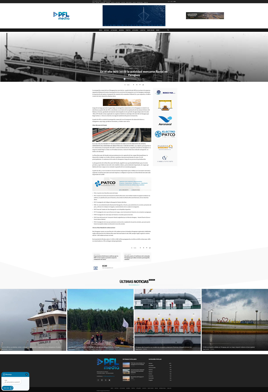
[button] (168, 30)
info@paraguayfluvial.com (109, 376)
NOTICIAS (116, 388)
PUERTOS (133, 388)
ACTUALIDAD (122, 388)
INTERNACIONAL (162, 388)
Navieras (123, 66)
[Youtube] (175, 1)
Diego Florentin (4, 349)
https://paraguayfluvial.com (107, 267)
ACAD (128, 78)
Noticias (136, 68)
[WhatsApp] (143, 84)
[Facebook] (170, 1)
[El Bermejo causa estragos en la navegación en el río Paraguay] (126, 364)
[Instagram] (171, 1)
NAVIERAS (128, 388)
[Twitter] (173, 1)
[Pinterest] (140, 84)
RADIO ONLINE (150, 388)
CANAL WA (169, 388)
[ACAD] (125, 79)
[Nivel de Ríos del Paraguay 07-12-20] (126, 378)
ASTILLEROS (138, 388)
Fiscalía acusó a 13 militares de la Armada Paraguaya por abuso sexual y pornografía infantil (137, 257)
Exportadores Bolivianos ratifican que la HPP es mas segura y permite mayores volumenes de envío (106, 257)
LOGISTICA (144, 388)
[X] (136, 84)
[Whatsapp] (168, 1)
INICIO (112, 388)
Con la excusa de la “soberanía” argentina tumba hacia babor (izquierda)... (137, 371)
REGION (156, 388)
